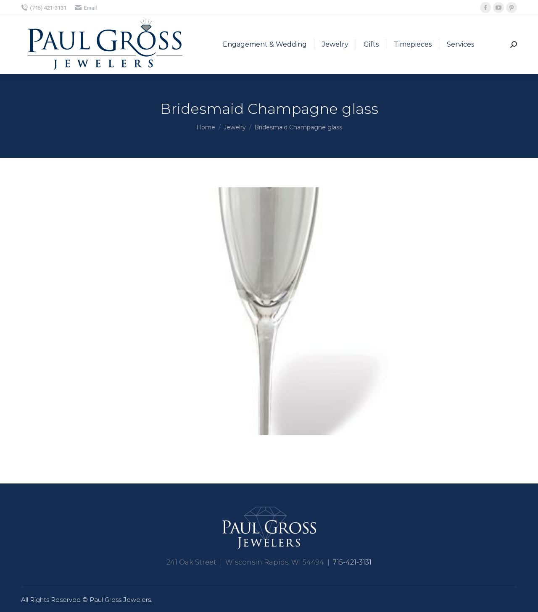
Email (90, 8)
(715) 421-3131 (48, 8)
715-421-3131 (352, 562)
